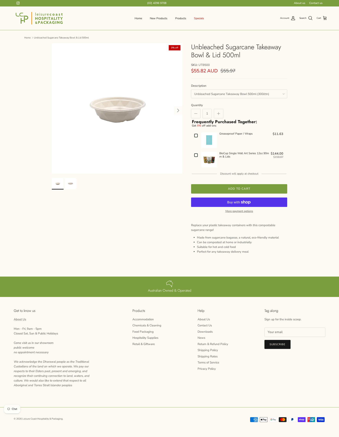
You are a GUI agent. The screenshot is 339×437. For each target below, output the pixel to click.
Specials (199, 18)
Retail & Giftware (143, 344)
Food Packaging (143, 332)
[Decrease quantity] (195, 113)
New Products (158, 18)
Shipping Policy (208, 350)
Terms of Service (208, 362)
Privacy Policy (207, 369)
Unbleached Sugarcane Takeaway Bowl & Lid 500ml (61, 37)
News (201, 338)
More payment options (239, 211)
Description (198, 86)
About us (299, 3)
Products (180, 18)
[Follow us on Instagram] (18, 3)
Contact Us (205, 325)
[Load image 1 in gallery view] (117, 108)
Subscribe (277, 344)
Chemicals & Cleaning (146, 325)
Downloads (205, 332)
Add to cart (239, 189)
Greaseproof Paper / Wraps (236, 134)
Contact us (316, 3)
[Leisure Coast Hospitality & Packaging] (39, 18)
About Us (20, 319)
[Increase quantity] (218, 113)
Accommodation (143, 319)
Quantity (197, 105)
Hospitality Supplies (145, 338)
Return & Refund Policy (213, 344)
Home (138, 18)
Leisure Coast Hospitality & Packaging (42, 418)
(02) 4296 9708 (156, 3)
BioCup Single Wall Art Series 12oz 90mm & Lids (244, 155)
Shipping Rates (208, 356)
